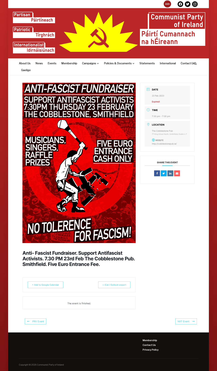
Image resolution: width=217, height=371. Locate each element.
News (39, 63)
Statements (147, 63)
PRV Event (38, 321)
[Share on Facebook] (157, 173)
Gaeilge (26, 70)
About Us (25, 63)
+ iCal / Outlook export (114, 284)
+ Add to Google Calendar (45, 284)
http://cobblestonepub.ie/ (164, 143)
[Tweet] (164, 173)
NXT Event (183, 321)
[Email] (177, 173)
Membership (69, 63)
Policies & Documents (118, 63)
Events (52, 63)
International (168, 63)
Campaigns (89, 63)
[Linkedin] (170, 173)
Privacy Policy (151, 349)
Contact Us (188, 63)
